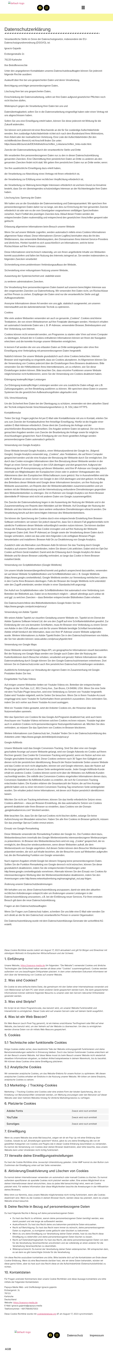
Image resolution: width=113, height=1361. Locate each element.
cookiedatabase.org (46, 1314)
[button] (83, 8)
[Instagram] (47, 8)
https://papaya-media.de (33, 965)
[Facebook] (40, 8)
